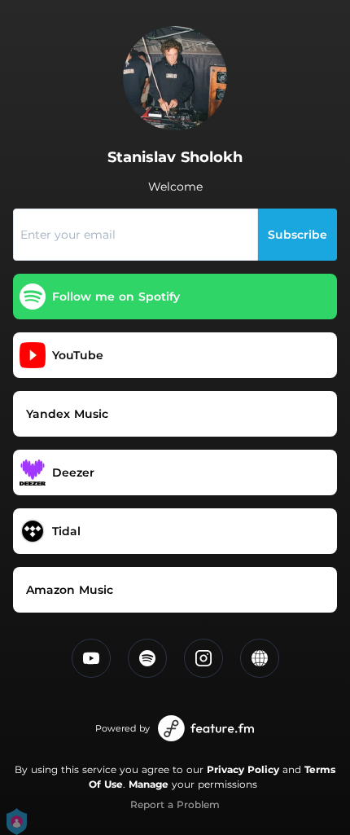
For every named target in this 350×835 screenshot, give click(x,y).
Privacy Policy (243, 769)
